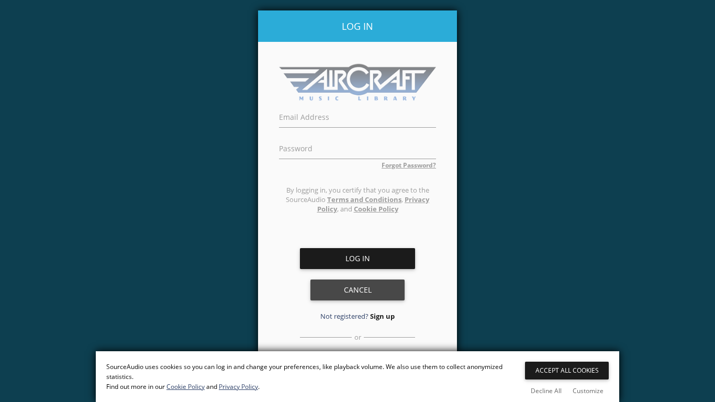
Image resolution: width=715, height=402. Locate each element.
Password (295, 147)
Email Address (304, 115)
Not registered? (357, 316)
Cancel (358, 290)
